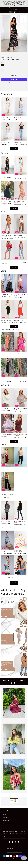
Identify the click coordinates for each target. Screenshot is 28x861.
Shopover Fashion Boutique (12, 858)
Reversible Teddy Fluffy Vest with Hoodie (20, 522)
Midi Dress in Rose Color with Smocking (19, 202)
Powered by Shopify (19, 858)
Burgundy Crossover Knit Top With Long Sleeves (20, 435)
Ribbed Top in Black (18, 142)
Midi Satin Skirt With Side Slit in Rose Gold (20, 295)
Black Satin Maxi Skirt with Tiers (7, 294)
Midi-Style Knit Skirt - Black (6, 320)
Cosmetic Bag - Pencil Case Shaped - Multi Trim (19, 577)
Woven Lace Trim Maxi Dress (6, 201)
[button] (1, 8)
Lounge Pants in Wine (5, 468)
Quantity (3, 67)
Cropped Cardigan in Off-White (7, 434)
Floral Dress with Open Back (6, 117)
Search (4, 814)
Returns (4, 826)
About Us (5, 817)
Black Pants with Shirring (18, 468)
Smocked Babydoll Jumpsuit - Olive (19, 379)
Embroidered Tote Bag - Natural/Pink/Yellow (18, 551)
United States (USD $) (13, 851)
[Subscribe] (23, 836)
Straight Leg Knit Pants (5, 492)
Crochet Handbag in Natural (6, 576)
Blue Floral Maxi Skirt (18, 117)
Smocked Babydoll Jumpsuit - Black (6, 379)
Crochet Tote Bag (4, 551)
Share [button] (4, 86)
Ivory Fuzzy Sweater (4, 408)
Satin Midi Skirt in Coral (18, 320)
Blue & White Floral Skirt (5, 142)
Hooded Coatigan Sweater (6, 521)
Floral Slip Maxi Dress (5, 175)
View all (14, 148)
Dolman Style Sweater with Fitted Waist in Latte (20, 409)
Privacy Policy (6, 820)
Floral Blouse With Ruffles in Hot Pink (7, 261)
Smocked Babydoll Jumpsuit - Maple (6, 354)
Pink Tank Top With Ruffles (19, 260)
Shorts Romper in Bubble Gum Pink (19, 354)
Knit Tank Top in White (18, 235)
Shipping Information (7, 823)
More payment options (14, 82)
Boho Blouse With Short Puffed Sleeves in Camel (6, 236)
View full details (21, 86)
